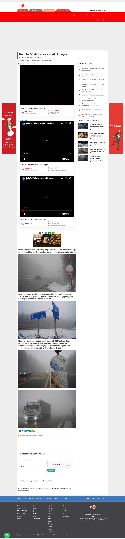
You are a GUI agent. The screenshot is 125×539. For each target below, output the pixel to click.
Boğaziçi (50, 511)
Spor (79, 15)
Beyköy (50, 508)
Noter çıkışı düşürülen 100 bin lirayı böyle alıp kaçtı (97, 150)
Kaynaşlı (50, 526)
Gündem (21, 15)
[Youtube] (88, 498)
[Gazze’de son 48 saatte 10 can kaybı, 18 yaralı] (83, 144)
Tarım (34, 516)
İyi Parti (65, 513)
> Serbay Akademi (63, 535)
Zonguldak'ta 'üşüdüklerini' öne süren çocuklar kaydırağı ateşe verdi (98, 135)
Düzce (49, 518)
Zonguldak (50, 531)
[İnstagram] (98, 498)
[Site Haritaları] (103, 498)
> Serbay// (31, 535)
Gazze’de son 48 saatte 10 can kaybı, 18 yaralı (97, 143)
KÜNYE (56, 498)
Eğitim (93, 15)
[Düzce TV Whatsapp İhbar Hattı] (7, 535)
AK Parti (65, 505)
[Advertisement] (62, 35)
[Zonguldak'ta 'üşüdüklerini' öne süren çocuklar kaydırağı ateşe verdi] (83, 135)
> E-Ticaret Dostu (41, 535)
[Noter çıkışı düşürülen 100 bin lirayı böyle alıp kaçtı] (83, 151)
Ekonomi (34, 513)
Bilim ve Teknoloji (32, 15)
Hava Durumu (45, 15)
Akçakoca (50, 505)
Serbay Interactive (89, 514)
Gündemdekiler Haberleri (38, 435)
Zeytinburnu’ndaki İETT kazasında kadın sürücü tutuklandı (97, 126)
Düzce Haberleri (23, 435)
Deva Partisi (66, 516)
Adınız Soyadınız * (25, 460)
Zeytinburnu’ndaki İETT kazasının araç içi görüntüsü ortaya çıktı (96, 158)
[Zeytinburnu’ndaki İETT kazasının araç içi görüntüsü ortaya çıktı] (83, 158)
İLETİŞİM (64, 498)
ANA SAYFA (23, 10)
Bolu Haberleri (30, 435)
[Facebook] (83, 498)
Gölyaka (50, 521)
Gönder (52, 470)
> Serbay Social (52, 535)
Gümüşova (51, 524)
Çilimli (49, 516)
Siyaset (65, 15)
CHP (64, 508)
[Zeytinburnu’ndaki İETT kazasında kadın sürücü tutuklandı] (83, 126)
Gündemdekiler (36, 518)
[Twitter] (93, 498)
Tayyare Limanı (21, 535)
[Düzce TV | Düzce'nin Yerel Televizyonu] (28, 5)
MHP (64, 511)
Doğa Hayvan (56, 15)
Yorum (22, 466)
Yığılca (50, 529)
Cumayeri (50, 513)
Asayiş (73, 15)
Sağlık (86, 15)
